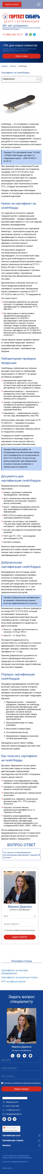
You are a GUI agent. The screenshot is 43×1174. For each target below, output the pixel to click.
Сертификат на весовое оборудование (14, 972)
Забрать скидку (21, 56)
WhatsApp (30, 1055)
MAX (18, 1055)
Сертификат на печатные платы (19, 977)
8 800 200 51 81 (12, 1056)
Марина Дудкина (20, 906)
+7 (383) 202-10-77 (12, 34)
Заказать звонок (12, 4)
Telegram (24, 1055)
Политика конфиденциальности (15, 1162)
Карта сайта (7, 1168)
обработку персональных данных (25, 930)
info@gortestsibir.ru (14, 1114)
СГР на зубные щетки (13, 981)
